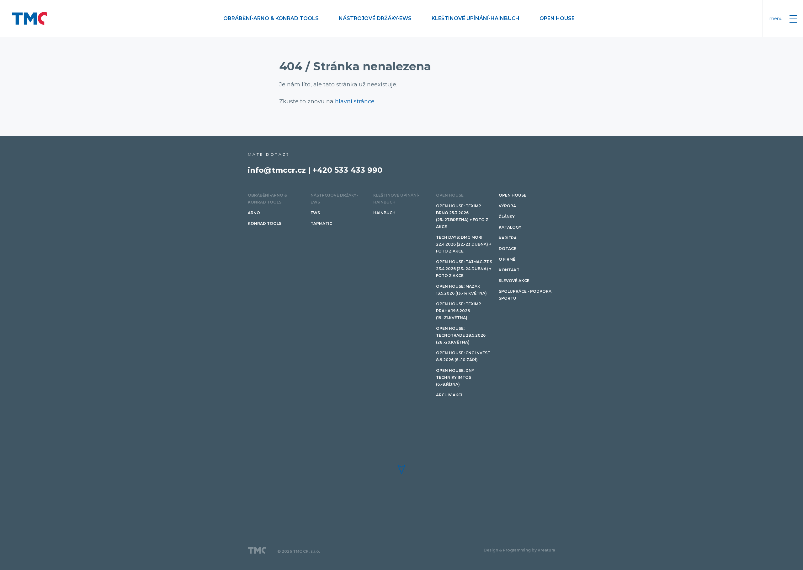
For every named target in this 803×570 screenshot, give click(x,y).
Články (507, 216)
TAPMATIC (321, 223)
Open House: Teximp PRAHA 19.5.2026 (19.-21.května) (458, 310)
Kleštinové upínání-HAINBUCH (475, 18)
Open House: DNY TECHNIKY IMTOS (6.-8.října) (455, 377)
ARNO (254, 212)
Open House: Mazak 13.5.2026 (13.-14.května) (461, 290)
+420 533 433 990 (347, 170)
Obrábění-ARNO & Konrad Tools (271, 18)
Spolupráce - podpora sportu (525, 295)
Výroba (507, 206)
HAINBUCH (384, 212)
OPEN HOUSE (557, 18)
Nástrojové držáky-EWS (375, 18)
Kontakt (509, 270)
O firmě (507, 259)
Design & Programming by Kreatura (519, 550)
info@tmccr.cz (277, 170)
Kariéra (508, 238)
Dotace (507, 248)
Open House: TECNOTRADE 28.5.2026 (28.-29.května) (461, 335)
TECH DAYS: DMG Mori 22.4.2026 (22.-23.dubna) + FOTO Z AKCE (463, 244)
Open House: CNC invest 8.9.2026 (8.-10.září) (463, 356)
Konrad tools (264, 223)
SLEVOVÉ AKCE (514, 280)
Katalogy (510, 227)
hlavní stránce (355, 101)
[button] (401, 469)
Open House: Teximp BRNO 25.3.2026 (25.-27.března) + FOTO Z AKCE (462, 216)
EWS (315, 212)
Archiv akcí (449, 395)
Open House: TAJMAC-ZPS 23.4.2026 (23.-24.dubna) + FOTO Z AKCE (464, 268)
